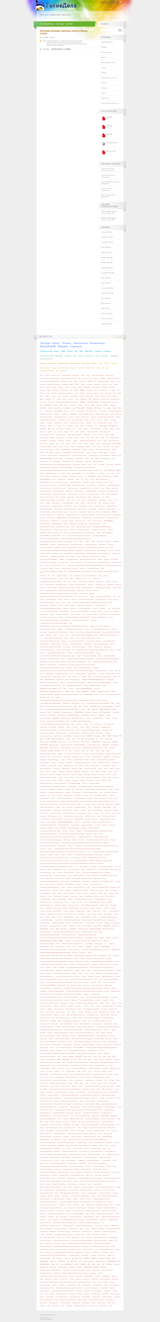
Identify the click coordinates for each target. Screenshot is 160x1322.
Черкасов (104, 825)
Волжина (54, 771)
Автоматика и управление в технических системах (54, 470)
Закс (106, 943)
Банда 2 (42, 917)
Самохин (50, 848)
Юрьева (114, 1003)
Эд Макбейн (49, 908)
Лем (73, 650)
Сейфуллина (73, 608)
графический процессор (58, 739)
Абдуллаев (43, 914)
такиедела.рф (46, 351)
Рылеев (98, 1089)
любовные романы (81, 673)
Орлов (98, 443)
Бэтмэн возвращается (112, 494)
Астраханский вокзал (79, 887)
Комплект (86, 982)
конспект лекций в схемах (101, 837)
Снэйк (88, 520)
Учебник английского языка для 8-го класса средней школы (56, 955)
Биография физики (105, 727)
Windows (113, 691)
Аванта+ (89, 718)
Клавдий (87, 804)
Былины (104, 1041)
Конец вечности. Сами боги (98, 529)
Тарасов (48, 780)
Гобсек (90, 1071)
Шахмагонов (85, 771)
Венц (52, 697)
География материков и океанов (77, 1050)
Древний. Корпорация (63, 544)
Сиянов (104, 523)
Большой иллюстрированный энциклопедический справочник (56, 866)
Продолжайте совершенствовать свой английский (53, 949)
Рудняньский (108, 985)
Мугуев (90, 807)
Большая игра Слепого (86, 488)
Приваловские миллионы (106, 1062)
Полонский (58, 614)
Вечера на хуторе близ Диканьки (62, 1104)
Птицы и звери (57, 736)
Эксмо (76, 393)
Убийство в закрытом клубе (98, 556)
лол (59, 473)
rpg (41, 405)
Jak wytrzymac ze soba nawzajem (101, 526)
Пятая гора (115, 581)
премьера (98, 405)
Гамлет (110, 1071)
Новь (109, 608)
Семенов (94, 762)
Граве (59, 1118)
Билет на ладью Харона (46, 547)
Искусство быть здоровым (47, 733)
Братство (74, 1012)
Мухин (80, 1086)
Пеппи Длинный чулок (46, 1104)
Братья (63, 602)
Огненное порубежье (57, 819)
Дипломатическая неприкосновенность (93, 872)
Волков (115, 1023)
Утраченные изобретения (99, 535)
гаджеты (107, 351)
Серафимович (106, 756)
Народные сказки (56, 1044)
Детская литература (85, 1023)
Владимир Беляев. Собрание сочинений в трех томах (54, 593)
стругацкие (89, 390)
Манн (53, 575)
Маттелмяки (43, 1038)
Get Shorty (114, 512)
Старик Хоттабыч (60, 1012)
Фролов (108, 1003)
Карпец (87, 629)
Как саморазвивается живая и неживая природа (72, 834)
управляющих (79, 461)
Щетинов (51, 1050)
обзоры (96, 470)
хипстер (87, 405)
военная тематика (57, 756)
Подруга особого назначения (48, 420)
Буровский (43, 431)
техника (66, 343)
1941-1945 (91, 860)
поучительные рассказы (61, 1092)
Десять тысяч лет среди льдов (67, 804)
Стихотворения (50, 449)
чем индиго (112, 747)
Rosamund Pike (81, 408)
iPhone (93, 405)
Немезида (99, 420)
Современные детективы (115, 411)
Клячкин (116, 1074)
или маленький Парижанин (64, 798)
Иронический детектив (74, 518)
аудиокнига (57, 1062)
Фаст (67, 556)
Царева (58, 650)
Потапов (98, 653)
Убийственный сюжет (96, 884)
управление (81, 368)
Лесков (116, 423)
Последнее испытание (113, 491)
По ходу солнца (82, 581)
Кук (94, 423)
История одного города (99, 1074)
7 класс (61, 446)
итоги (86, 479)
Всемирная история (98, 718)
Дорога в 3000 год (45, 535)
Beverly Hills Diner (45, 479)
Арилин (55, 635)
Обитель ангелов (85, 742)
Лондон (78, 587)
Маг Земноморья (102, 550)
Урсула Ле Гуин (59, 878)
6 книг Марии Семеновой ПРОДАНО (110, 183)
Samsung (50, 750)
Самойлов (53, 762)
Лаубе (71, 575)
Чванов (89, 914)
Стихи (51, 1077)
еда (95, 381)
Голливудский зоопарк (101, 670)
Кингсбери (93, 866)
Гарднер (42, 393)
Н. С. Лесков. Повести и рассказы (49, 611)
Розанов (70, 1041)
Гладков (60, 777)
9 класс (74, 946)
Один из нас (53, 605)
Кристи (110, 899)
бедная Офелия (83, 506)
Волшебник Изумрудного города (93, 1029)
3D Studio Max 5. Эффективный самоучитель (51, 691)
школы (92, 973)
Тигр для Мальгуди (51, 599)
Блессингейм (74, 896)
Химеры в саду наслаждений (106, 417)
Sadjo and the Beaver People (65, 822)
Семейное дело (100, 581)
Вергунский (66, 774)
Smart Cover (112, 470)
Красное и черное (101, 789)
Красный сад (64, 929)
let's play (102, 378)
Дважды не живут (69, 917)
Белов (53, 795)
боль (63, 1062)
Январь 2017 (105, 232)
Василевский (94, 881)
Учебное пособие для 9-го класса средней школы (53, 961)
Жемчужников (44, 614)
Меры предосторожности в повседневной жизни (66, 931)
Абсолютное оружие (57, 512)
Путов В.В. (101, 464)
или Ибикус (72, 926)
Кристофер (106, 503)
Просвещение (80, 446)
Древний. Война (44, 544)
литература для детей (60, 783)
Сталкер (58, 1035)
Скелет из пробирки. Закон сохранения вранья (108, 515)
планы (80, 1059)
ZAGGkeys (82, 390)
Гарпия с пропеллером (102, 414)
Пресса (96, 937)
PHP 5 (75, 706)
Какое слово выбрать (74, 949)
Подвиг (97, 780)
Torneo (102, 750)
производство (90, 368)
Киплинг (70, 1083)
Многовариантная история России (109, 635)
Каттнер (83, 709)
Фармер (83, 869)
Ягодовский (63, 828)
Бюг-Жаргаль (102, 608)
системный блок (66, 452)
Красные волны (110, 1098)
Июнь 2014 (105, 303)
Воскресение (89, 605)
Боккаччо (82, 568)
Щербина (106, 923)
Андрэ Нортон (49, 878)
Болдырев (112, 839)
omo (80, 378)
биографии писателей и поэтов (91, 1113)
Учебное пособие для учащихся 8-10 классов (101, 967)
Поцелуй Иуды (57, 896)
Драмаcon (88, 712)
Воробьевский (66, 647)
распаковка (64, 381)
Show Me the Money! (73, 715)
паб (104, 408)
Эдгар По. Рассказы (52, 587)
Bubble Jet (94, 709)
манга (107, 434)
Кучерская (73, 985)
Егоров (42, 387)
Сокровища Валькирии (46, 509)
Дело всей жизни (75, 881)
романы (58, 807)
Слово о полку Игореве (63, 1065)
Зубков (42, 635)
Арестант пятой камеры (97, 753)
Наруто (52, 929)
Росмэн (52, 1047)
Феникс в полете (92, 673)
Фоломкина (116, 955)
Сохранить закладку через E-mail (50, 49)
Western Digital (103, 426)
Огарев (72, 614)
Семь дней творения (51, 590)
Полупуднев (103, 798)
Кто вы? (119, 650)
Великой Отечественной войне (104, 860)
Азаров (60, 765)
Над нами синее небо (78, 756)
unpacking (65, 384)
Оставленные (112, 405)
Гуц (41, 638)
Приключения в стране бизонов (48, 804)
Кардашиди (78, 845)
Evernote (114, 408)
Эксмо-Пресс (114, 1015)
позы (118, 1124)
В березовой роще (90, 1101)
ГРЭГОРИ (57, 1026)
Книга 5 (112, 768)
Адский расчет (69, 491)
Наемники (106, 559)
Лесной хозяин (83, 593)
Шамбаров (60, 629)
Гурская (65, 688)
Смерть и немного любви (47, 434)
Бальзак (84, 1071)
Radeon (42, 739)
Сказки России (96, 1041)
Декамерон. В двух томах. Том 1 (70, 568)
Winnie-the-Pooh (44, 946)
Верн (114, 596)
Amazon (76, 390)
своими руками (61, 479)
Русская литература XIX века (47, 985)
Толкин (42, 878)
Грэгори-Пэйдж (108, 1023)
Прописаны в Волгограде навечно (106, 759)
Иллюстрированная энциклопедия (87, 934)
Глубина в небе (57, 869)
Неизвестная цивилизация (88, 638)
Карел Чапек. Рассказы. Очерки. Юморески (85, 575)
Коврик (119, 1118)
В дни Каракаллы (52, 816)
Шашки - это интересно (71, 1000)
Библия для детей (99, 1038)
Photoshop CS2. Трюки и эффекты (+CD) (50, 688)
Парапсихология (115, 399)
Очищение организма (65, 455)
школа (42, 399)
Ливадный (111, 544)
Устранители (52, 789)
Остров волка (64, 520)
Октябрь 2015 (105, 268)
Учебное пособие (46, 356)
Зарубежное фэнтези (90, 550)
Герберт (72, 556)
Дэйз (41, 411)
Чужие (78, 500)
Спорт (82, 437)
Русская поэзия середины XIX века (80, 611)
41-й (76, 765)
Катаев (76, 1023)
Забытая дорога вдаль (72, 1077)
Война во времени (92, 553)
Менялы (106, 575)
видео (42, 396)
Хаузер (57, 697)
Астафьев (61, 559)
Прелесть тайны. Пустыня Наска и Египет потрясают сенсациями (57, 656)
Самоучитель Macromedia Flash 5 (83, 688)
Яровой (113, 644)
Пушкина (60, 753)
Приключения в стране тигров (106, 801)
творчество (63, 371)
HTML (112, 703)
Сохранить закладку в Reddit (64, 49)
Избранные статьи (115, 1068)
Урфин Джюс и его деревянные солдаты (51, 1029)
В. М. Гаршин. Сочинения (47, 602)
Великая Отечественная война (88, 440)
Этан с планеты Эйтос (46, 875)
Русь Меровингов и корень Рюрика (74, 629)
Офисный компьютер (78, 452)
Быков (117, 446)
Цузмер (42, 967)
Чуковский (68, 923)
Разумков (107, 1077)
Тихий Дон (118, 584)
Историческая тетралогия (109, 816)
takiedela (63, 346)
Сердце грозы (73, 512)
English (61, 940)
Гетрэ (66, 578)
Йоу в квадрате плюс (105, 712)
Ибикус (65, 926)
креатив (96, 378)
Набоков (100, 559)
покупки (104, 356)
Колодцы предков (58, 902)
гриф (83, 750)
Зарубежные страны (79, 736)
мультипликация (50, 1059)
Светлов (117, 1089)
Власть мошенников (45, 676)
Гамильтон (67, 789)
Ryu (72, 1059)
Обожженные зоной (101, 482)
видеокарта (97, 736)
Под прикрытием (85, 917)
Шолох (119, 1003)
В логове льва (58, 423)
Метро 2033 (100, 541)
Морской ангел (110, 673)
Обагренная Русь (79, 819)
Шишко (115, 1038)
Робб (72, 1115)
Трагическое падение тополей (113, 753)
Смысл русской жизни (107, 1121)
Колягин (80, 973)
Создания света (116, 553)
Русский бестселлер (87, 518)
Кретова (61, 617)
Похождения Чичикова (72, 559)
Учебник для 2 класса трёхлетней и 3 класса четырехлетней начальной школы (61, 994)
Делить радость (53, 617)
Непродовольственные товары (48, 845)
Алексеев (72, 411)
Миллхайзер (60, 884)
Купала (93, 1089)
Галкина (86, 973)
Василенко (74, 768)
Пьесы (117, 1062)
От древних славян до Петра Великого (81, 721)
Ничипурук (91, 584)
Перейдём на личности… (110, 78)
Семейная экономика (45, 1006)
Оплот (69, 581)
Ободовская (85, 753)
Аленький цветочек (53, 41)
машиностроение (45, 368)
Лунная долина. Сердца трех (66, 587)
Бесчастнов (102, 774)
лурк (63, 473)
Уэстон (91, 506)
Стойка (87, 437)
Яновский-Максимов (45, 1115)
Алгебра (88, 970)
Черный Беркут (44, 605)
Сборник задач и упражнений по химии (76, 967)
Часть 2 (94, 446)
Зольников (85, 706)
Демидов (77, 970)
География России (92, 1050)
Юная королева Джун (66, 745)
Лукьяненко (108, 393)
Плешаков (86, 994)
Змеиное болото (116, 813)
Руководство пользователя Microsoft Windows (99, 682)
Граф (99, 503)
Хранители (117, 550)
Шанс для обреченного (102, 479)
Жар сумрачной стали (104, 553)
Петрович (42, 653)
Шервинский (86, 1089)
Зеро (97, 739)
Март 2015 (104, 283)
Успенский (69, 1062)
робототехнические (54, 378)
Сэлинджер (117, 1059)
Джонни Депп (95, 1115)
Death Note (115, 742)
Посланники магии (80, 553)
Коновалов (43, 426)
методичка (73, 368)
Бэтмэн (103, 494)
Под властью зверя (54, 661)
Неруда (104, 878)
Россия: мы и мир (45, 512)
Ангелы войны (108, 739)
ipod (74, 739)
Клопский (50, 828)
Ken (75, 1059)
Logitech (118, 470)
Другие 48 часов (56, 503)
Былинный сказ (117, 1044)
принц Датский (44, 1074)
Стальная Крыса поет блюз (77, 423)
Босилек (47, 1044)
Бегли (69, 676)
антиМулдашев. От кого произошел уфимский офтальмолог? (92, 650)
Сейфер (87, 541)
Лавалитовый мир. (103, 869)
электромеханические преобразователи (84, 467)
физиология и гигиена (105, 964)
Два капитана (109, 804)
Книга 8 (48, 771)
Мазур (84, 857)
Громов (115, 774)
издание (115, 396)
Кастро (118, 703)
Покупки (104, 83)
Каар (109, 955)
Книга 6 (118, 768)
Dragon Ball (54, 742)
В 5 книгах (117, 976)
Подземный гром (68, 795)
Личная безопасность (45, 931)
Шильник (70, 653)
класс (57, 443)
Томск (48, 756)
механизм (43, 363)
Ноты (41, 1077)
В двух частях (78, 982)
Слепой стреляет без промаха (48, 485)
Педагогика (106, 446)
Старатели (59, 872)
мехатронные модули (97, 375)
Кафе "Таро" (43, 715)
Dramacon (95, 712)
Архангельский (61, 985)
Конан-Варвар (102, 500)
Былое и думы (116, 608)
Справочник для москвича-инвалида (50, 842)
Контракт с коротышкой (103, 512)
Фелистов (63, 682)
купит (59, 42)
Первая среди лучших (113, 518)
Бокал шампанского (45, 899)
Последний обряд (102, 423)
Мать (74, 428)
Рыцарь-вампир (77, 747)
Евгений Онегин (44, 1086)
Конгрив (99, 1083)
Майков (96, 614)
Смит (114, 393)
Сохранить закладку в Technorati (70, 49)
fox (76, 351)
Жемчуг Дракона (44, 742)
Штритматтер (80, 590)
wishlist (105, 405)
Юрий (48, 390)
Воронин (66, 411)
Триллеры (60, 45)
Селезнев (110, 798)
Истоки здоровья (104, 455)
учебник (68, 356)
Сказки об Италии (64, 611)
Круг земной (43, 1089)
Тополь (110, 423)
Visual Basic (118, 706)
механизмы (52, 363)
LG (80, 676)
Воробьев (69, 759)
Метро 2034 (116, 541)
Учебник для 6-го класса (83, 964)
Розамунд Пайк (103, 390)
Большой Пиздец (76, 473)
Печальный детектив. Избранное (48, 559)
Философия (81, 1121)
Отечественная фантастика (66, 393)
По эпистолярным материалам (72, 753)
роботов (66, 405)
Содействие (106, 1029)
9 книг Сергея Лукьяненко (106, 189)
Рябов (119, 887)
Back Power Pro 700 (50, 679)
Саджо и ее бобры (51, 822)
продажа (59, 44)
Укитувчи (99, 1044)
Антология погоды (76, 857)
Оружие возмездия (75, 42)
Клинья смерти (104, 905)
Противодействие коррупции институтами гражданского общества (58, 837)
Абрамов (92, 596)
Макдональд (96, 497)
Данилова (94, 434)
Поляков (80, 774)
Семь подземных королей (69, 1026)
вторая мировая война (74, 783)
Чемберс (96, 694)
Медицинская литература (53, 384)
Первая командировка (104, 762)
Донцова (96, 393)
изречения (50, 1092)
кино (81, 356)
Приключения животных (61, 1032)
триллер (54, 45)
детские (98, 1006)
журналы (108, 937)
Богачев (93, 759)
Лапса (109, 777)
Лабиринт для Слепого (79, 485)
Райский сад (88, 1012)
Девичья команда (44, 762)
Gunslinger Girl (107, 926)
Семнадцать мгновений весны (82, 762)
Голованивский (113, 1083)
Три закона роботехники (83, 529)
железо (68, 473)
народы (88, 727)
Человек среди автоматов (108, 1118)
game (60, 405)
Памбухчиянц (67, 839)
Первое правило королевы (75, 434)
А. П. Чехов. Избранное (100, 605)
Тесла (63, 535)
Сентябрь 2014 (106, 293)
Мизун (63, 658)
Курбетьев (72, 831)
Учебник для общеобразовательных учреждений (59, 982)
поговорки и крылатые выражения (90, 1095)
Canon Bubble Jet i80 (104, 709)
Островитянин (52, 765)
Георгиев (76, 976)
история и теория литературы (48, 1107)
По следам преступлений (106, 881)
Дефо (100, 792)
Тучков (53, 917)
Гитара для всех (89, 1080)
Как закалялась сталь (101, 599)
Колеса (74, 581)
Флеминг (92, 908)
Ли (71, 860)
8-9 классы (102, 1050)
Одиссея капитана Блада (101, 795)
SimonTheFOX (48, 346)
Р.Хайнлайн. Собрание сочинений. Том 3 (51, 532)
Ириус (118, 1012)
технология (88, 356)
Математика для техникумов (47, 1056)
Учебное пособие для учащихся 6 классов (51, 1000)
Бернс (87, 1083)
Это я (105, 1080)
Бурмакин (42, 756)
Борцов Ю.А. (118, 464)
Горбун (53, 798)
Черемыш (56, 1101)
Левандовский (44, 1050)
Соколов (82, 997)
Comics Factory (56, 712)
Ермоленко (89, 777)
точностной (86, 363)
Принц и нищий (104, 1015)
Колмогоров (112, 825)
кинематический (63, 363)
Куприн (42, 599)
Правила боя (79, 550)
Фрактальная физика (93, 828)
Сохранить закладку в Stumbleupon (66, 49)
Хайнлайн (110, 529)
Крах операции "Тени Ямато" (81, 759)
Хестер (83, 703)
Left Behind (43, 408)
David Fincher (98, 408)
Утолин (67, 635)
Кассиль (118, 1098)
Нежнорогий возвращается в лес (69, 1101)
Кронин (72, 584)
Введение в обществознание (56, 991)
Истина (61, 890)
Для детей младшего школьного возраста (108, 1026)
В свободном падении (60, 875)
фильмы (90, 1059)
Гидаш (42, 590)
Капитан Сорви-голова (53, 801)
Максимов (70, 426)
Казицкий (58, 774)
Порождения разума (107, 532)
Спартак (117, 789)
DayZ (120, 408)
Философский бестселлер (92, 1121)
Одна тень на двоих (77, 420)
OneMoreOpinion (107, 42)
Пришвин (91, 593)
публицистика (74, 396)
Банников (93, 611)
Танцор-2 (59, 917)
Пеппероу (78, 884)
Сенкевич (96, 813)
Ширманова (81, 946)
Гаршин (58, 602)
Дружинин (68, 792)
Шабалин (88, 834)
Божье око (43, 869)
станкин (53, 375)
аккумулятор (60, 679)
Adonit (109, 408)
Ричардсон (76, 44)
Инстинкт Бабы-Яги (61, 434)
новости (83, 384)
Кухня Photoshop (88, 694)
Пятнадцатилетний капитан (104, 596)
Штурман (106, 940)
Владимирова (65, 1035)
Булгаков (104, 384)
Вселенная (108, 958)
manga (112, 434)
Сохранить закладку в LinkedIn (61, 49)
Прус (91, 795)
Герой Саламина (44, 813)
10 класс (73, 446)
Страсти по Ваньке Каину (61, 482)
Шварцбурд (59, 970)
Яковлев (65, 1056)
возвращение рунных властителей (109, 402)
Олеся (119, 596)
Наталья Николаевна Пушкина (48, 753)
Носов (89, 1021)
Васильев (92, 420)
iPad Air (77, 384)
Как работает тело (107, 730)
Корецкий (71, 911)
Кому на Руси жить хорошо (79, 1068)
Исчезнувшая (82, 381)
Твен (112, 446)
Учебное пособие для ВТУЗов (48, 979)
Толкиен (42, 553)
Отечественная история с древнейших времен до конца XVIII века (58, 1053)
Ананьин (54, 777)
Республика (119, 1006)
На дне (91, 1065)
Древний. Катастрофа (76, 544)
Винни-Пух (112, 943)
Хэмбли (78, 556)
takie (63, 351)
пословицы (94, 1098)
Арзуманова (68, 890)
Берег (109, 599)
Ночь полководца (105, 765)
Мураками (79, 562)
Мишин (102, 1003)
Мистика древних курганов (101, 644)
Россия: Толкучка (44, 520)
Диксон (76, 958)
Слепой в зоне (101, 485)
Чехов (59, 396)
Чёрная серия (73, 470)
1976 (103, 1089)
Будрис (82, 1101)
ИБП (115, 676)
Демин (70, 623)
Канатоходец (57, 908)
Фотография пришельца (107, 1018)
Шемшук (63, 641)
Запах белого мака (45, 506)
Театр (91, 724)
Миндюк (42, 973)
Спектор (42, 780)
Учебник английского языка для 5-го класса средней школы (56, 958)
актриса (118, 473)
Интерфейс (53, 1021)
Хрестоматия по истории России (64, 976)
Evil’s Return (43, 440)
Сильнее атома (95, 765)
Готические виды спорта (93, 745)
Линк (90, 1056)
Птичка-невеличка (67, 1044)
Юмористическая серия (105, 822)
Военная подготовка (69, 1127)
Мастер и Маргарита (96, 428)
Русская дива (114, 559)
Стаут (48, 393)
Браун (47, 884)
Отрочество (61, 1068)
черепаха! (50, 1032)
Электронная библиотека (110, 103)
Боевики (69, 41)
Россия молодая (62, 1041)
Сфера (48, 45)
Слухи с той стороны (73, 742)
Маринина (82, 393)
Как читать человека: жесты (107, 1124)
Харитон (63, 854)
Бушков (82, 396)
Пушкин (48, 387)
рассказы (70, 399)
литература (99, 923)
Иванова (114, 988)
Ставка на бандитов (114, 911)
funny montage (58, 411)
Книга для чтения (60, 946)
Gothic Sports (105, 745)
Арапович (51, 1038)
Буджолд (78, 872)
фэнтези (68, 443)
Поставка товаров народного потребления (97, 839)
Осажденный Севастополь (110, 792)
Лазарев (88, 452)
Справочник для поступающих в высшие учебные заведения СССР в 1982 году (61, 937)
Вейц (82, 970)
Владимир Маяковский (59, 1113)
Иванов (120, 393)
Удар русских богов (56, 644)
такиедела (76, 346)
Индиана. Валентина (81, 578)
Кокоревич (115, 777)
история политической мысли (72, 920)
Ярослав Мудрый (66, 810)
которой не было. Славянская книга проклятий (88, 632)
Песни (46, 1077)
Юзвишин (70, 854)
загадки (118, 428)
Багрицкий (56, 1071)
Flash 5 (78, 691)
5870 (120, 736)
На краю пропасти (69, 872)
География (114, 718)
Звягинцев (57, 547)
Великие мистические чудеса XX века (84, 653)
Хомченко (101, 1098)
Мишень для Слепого (45, 488)
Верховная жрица (58, 491)
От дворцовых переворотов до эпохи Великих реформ (54, 724)
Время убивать (81, 914)
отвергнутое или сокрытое (47, 650)
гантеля (71, 750)
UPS (119, 676)
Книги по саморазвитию (84, 387)
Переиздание (54, 1023)
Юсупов (101, 834)
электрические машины (65, 467)
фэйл (95, 390)
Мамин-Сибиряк (94, 1062)
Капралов (81, 1077)
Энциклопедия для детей (78, 718)
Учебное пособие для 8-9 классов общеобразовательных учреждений (84, 991)
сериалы (101, 1059)
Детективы (103, 396)
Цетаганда (107, 872)
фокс (75, 356)
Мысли (103, 57)
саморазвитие (96, 387)
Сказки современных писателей (82, 1041)
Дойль (85, 902)
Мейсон (94, 804)
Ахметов (90, 647)
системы (114, 363)
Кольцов (100, 611)
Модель (108, 715)
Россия (110, 384)
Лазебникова (43, 991)
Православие (96, 399)
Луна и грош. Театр (55, 565)
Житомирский (64, 1003)
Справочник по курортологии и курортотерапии (106, 851)
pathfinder (82, 402)
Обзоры (103, 73)
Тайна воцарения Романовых (48, 629)
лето (82, 479)
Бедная (75, 506)
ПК (81, 694)
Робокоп (48, 503)
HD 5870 (48, 739)
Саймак (98, 532)
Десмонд (65, 908)
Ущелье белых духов (45, 446)
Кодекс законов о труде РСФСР (48, 834)
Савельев (60, 979)
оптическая (66, 1121)
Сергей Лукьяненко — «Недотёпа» (109, 176)
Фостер (69, 500)
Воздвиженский (115, 923)
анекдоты (42, 1092)
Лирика (88, 1077)
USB (90, 399)
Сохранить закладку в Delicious (52, 49)
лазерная (58, 1121)
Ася (107, 1065)
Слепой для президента (113, 485)
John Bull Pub (92, 476)
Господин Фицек (116, 587)
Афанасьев (75, 780)
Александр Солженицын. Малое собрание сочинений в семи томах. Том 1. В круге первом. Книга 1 (94, 565)
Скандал (113, 908)
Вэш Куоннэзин (86, 822)
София (42, 1044)
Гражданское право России (85, 837)
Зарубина (96, 946)
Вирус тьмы (91, 512)
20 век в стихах (65, 1086)
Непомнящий (43, 661)
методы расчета (46, 359)
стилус (53, 479)
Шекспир (104, 1071)
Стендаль (110, 789)
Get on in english (105, 946)
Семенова (83, 44)
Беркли (77, 503)
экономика (69, 437)
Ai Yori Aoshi (43, 750)
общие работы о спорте (46, 1110)
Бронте (42, 673)
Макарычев (119, 970)
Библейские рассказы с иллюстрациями (82, 1038)
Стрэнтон (110, 500)
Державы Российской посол (56, 792)
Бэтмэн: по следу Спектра (47, 497)
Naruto (57, 929)
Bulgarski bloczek (61, 518)
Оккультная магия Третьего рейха (111, 632)
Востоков (103, 771)
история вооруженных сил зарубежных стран (52, 786)
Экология (107, 733)
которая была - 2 (98, 647)
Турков (99, 982)
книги (81, 41)
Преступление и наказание (86, 786)
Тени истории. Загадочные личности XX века (107, 658)
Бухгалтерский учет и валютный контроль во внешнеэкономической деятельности (62, 851)
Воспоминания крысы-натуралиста (84, 1032)
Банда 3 (48, 917)
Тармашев (53, 544)
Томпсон (52, 884)
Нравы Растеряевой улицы (81, 1062)
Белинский (105, 1068)
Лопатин (118, 1080)
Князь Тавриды (107, 807)
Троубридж (101, 673)
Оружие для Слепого (72, 488)
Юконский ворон (84, 866)
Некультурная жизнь (108, 62)
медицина (113, 455)
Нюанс (42, 1012)
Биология (107, 718)
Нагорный (113, 887)
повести (64, 399)
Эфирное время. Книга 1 (60, 417)
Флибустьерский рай (92, 431)
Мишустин (71, 845)
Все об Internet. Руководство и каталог (50, 685)
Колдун (88, 875)
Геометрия (43, 828)
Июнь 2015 (105, 278)
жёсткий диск (89, 426)
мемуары (67, 878)
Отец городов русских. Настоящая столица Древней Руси (55, 620)
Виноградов (110, 584)
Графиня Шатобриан (62, 575)
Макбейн (109, 902)
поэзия (77, 399)
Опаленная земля (73, 494)
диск (107, 437)
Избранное (89, 423)
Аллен (76, 431)
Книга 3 (100, 768)
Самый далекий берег (63, 825)
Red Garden (73, 929)
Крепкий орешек (92, 500)
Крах (115, 798)
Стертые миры (57, 676)
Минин (95, 834)
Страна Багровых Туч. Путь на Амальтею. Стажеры (99, 547)
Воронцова (57, 414)
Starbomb (71, 1056)
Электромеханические (68, 461)
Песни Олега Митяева (45, 1080)
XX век (73, 724)
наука (109, 396)
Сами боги (72, 529)
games (58, 1059)
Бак (68, 985)
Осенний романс (59, 1077)
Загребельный (57, 810)
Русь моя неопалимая (98, 1077)
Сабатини (111, 795)
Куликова (42, 518)
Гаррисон (42, 423)
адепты (72, 638)
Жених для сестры (80, 520)
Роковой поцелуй (54, 747)
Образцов (112, 650)
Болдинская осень (63, 1107)
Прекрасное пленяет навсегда (58, 1083)
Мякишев (71, 961)
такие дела (112, 387)
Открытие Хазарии (85, 617)
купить (67, 387)
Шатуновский (112, 920)
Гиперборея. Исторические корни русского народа (53, 623)
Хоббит (48, 553)
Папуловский (97, 777)
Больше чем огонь (92, 869)
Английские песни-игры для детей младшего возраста (87, 940)
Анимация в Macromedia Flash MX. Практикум (93, 679)
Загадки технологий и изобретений (57, 632)
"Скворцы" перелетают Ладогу (107, 819)
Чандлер (103, 902)
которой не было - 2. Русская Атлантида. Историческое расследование (76, 664)
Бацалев (100, 656)
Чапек (100, 575)
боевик (62, 41)
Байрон (82, 1083)
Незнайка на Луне (45, 1023)
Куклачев (73, 1035)
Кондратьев (107, 1053)
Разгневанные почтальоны (60, 494)
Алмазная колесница (87, 587)
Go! (120, 29)
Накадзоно (43, 896)
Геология (42, 721)
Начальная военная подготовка (97, 1127)
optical (97, 458)
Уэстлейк (79, 902)
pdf (103, 368)
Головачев (54, 393)
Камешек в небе (56, 535)
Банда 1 (116, 914)
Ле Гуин (110, 550)
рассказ (73, 408)
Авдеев (72, 777)
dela (81, 351)
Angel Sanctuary (96, 742)
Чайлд (89, 661)
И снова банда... (108, 914)
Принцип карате (80, 911)
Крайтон (49, 42)
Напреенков (98, 1000)
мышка (52, 1121)
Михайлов (68, 440)
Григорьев (66, 614)
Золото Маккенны (80, 497)
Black (51, 452)
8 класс (67, 446)
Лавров (63, 887)
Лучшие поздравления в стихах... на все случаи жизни (99, 1086)
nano (78, 739)
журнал (102, 937)
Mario (114, 1056)
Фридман (79, 831)
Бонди (52, 1086)
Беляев (76, 426)
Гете (49, 575)
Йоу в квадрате (44, 437)
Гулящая (51, 568)
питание (94, 452)
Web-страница (75, 703)
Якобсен (105, 700)
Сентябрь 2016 (106, 242)
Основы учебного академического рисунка (51, 860)
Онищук (57, 854)
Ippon (41, 679)
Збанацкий (43, 759)
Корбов (42, 777)
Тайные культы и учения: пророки (53, 638)
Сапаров (42, 822)
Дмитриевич (57, 461)
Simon (103, 211)
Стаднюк (62, 759)
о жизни (80, 405)
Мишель (72, 578)
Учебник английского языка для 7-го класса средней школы (90, 955)
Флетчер (70, 899)
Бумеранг (85, 884)
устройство (114, 356)
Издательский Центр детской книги (73, 1029)
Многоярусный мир (45, 872)
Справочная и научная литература (97, 857)
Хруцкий (55, 890)
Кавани (73, 902)
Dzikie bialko (73, 414)
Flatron (84, 676)
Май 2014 (104, 308)
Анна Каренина (75, 1065)
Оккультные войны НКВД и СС (80, 620)
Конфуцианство (111, 1127)
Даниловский (107, 810)
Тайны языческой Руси (54, 658)
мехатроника (43, 378)
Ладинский (43, 816)
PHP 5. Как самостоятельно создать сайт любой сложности (56, 706)
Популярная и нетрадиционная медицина (67, 402)
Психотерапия (99, 733)
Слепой (111, 482)
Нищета (61, 578)
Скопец (56, 828)
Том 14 (80, 1018)
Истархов (65, 644)
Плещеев (116, 611)
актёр (41, 476)
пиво (118, 390)
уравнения (55, 467)
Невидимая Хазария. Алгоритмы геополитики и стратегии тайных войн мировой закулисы (64, 626)
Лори (41, 565)
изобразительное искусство (68, 934)
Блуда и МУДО (50, 584)
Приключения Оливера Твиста (110, 1104)
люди (112, 473)
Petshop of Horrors (79, 712)
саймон (98, 351)
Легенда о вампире (65, 747)
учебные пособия (90, 923)
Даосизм (42, 1130)
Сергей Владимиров (110, 1107)
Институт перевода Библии (62, 1038)
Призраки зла (51, 44)
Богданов (99, 638)
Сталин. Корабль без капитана (76, 641)
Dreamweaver (66, 703)
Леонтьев (115, 682)
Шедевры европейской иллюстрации (50, 934)
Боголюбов (107, 988)
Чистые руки (56, 768)
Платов (87, 420)
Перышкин (72, 964)
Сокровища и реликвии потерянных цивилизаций (80, 658)
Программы (43, 694)
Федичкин (94, 774)
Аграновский (90, 780)
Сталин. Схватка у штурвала (93, 641)
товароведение (62, 845)
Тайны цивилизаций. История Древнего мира (105, 661)
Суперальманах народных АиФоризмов (50, 1098)
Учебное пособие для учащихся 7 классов (51, 997)
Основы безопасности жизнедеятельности (87, 1003)
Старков (82, 958)
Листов (115, 771)
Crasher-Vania (65, 1059)
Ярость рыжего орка (115, 869)
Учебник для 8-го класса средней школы (102, 961)
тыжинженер (70, 479)
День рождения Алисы (93, 1015)
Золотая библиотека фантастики (109, 875)
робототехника (109, 375)
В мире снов (115, 926)
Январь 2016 (105, 257)
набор (97, 750)
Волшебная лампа (104, 1012)
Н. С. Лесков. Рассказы (89, 562)
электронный (72, 476)
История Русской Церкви (71, 617)
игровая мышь (79, 458)
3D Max (67, 691)
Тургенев (53, 396)
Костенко (74, 952)
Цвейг (102, 568)
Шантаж (74, 443)
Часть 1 (99, 446)
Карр (105, 893)
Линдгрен (42, 1009)
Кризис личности (79, 491)
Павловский (112, 982)
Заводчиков (61, 762)
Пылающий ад (114, 745)
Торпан (104, 777)
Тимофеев (82, 780)
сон (97, 473)
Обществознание (57, 988)
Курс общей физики (107, 976)
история (105, 428)
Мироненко (59, 1050)
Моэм (64, 565)
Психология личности (74, 733)
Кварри (89, 497)
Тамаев (110, 771)
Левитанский (99, 1080)
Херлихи (83, 503)
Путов (95, 464)
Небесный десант (106, 443)
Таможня (94, 917)
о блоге (83, 375)
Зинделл (70, 875)
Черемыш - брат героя (46, 1101)
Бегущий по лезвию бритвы (47, 500)
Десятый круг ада (100, 584)
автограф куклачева (102, 1035)
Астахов (88, 851)
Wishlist (104, 47)
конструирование (105, 458)
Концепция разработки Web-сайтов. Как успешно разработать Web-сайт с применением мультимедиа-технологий (70, 700)
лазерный (77, 750)
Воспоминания (76, 878)
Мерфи (108, 488)
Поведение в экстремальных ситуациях (92, 931)
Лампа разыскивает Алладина (86, 414)
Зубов (82, 777)
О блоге (103, 67)
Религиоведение (44, 1124)
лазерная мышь (69, 458)
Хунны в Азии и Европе (76, 644)
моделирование (66, 375)
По (54, 426)
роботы (47, 375)
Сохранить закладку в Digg (54, 49)
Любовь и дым (50, 673)
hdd (49, 428)
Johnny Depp (114, 1115)
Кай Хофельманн (44, 644)
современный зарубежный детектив (50, 887)
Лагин (68, 1012)
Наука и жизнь (89, 937)
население (75, 727)
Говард (42, 503)
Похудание (112, 452)
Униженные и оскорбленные (86, 599)
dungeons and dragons (46, 458)
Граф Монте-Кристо (90, 816)
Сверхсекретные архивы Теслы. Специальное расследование (56, 541)
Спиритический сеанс (46, 902)
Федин (68, 602)
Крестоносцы (43, 443)
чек (86, 476)
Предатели (60, 789)
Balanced (109, 151)
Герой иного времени (80, 807)
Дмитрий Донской (81, 813)
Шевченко (83, 431)
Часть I (59, 1056)
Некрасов (86, 428)
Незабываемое (116, 756)
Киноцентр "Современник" (104, 476)
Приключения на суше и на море (70, 801)
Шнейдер (84, 449)
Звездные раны (58, 509)
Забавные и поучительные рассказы (96, 1092)
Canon (88, 709)
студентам (55, 368)
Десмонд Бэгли (84, 908)
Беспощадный (80, 411)
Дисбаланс (94, 715)
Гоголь (42, 449)
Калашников (43, 632)
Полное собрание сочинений (91, 1018)
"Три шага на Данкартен (90, 544)
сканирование (56, 476)
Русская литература (108, 724)
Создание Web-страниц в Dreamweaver (50, 703)
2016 (85, 1059)
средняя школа (99, 943)
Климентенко (82, 952)
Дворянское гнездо (83, 596)
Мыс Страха (71, 497)
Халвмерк (49, 423)
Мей (83, 614)
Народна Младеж (112, 1041)
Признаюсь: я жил (87, 878)
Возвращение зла (114, 437)
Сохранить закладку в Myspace (57, 49)
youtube (47, 396)
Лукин (42, 709)
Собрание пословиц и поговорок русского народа (76, 1098)
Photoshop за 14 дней (94, 685)
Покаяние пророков (100, 506)
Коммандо (63, 497)
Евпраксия (83, 810)
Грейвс (79, 804)
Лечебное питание (52, 455)
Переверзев (110, 679)
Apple (75, 381)
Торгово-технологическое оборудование (51, 839)
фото (101, 470)
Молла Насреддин (81, 1092)
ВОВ (109, 780)
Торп (116, 500)
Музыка (86, 724)
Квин (102, 896)
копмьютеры (97, 343)
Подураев (42, 390)
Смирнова (93, 982)
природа (68, 727)
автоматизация (64, 368)
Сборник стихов (70, 1071)
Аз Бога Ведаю (92, 509)
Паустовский (80, 789)
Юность (54, 1068)
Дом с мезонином (70, 605)
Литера (112, 1000)
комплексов (88, 461)
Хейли (101, 393)
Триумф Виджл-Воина (95, 523)
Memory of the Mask (95, 929)
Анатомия (94, 964)
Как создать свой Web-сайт (113, 694)
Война (80, 768)
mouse (87, 458)
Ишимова (103, 1032)
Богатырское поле (45, 819)
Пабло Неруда (97, 878)
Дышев (72, 520)
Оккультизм (51, 402)
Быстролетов (43, 774)
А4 (66, 750)
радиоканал (74, 1121)
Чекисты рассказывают (90, 768)
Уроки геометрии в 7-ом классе (61, 973)
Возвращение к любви (62, 673)
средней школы (88, 943)
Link (100, 1056)
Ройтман (74, 973)
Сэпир (102, 488)
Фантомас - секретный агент (54, 911)
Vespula (114, 449)
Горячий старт (55, 520)
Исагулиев (97, 688)
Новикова (100, 863)
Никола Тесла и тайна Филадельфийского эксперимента (76, 538)
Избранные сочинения (61, 905)
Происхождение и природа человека (91, 730)
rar (71, 390)
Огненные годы (79, 1080)
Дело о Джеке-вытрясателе (63, 1018)
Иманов (89, 911)
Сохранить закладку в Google (59, 49)
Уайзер (89, 952)
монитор (75, 676)
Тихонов (42, 1071)
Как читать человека (51, 1127)
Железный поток (97, 756)
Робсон (118, 673)
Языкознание (43, 727)
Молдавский (69, 1113)
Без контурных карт (66, 1047)
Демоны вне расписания (62, 526)
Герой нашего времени (56, 1074)
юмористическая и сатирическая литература (94, 920)
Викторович (55, 390)
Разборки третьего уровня (61, 529)
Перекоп (81, 765)
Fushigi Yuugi (55, 718)
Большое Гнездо (69, 819)
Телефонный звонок (57, 506)
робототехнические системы (69, 378)
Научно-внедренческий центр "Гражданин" (97, 997)
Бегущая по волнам (45, 1065)
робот (41, 375)
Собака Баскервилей (94, 902)
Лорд (61, 553)
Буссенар (42, 801)
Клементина (101, 804)
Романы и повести (72, 786)
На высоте (67, 599)
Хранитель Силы (82, 509)
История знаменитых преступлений (73, 816)
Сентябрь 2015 (106, 273)
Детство (68, 1068)
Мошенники (113, 905)
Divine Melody (44, 745)
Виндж (49, 869)
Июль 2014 (105, 298)
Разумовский (67, 44)
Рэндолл (112, 503)
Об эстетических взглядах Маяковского (92, 1107)
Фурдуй (79, 656)
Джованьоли (43, 792)
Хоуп (73, 789)
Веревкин (69, 667)
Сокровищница (52, 440)
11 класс (42, 982)
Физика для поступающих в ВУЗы (87, 1053)
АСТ (53, 399)
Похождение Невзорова (55, 926)
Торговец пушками (116, 562)
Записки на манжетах (114, 614)
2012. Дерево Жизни (81, 584)
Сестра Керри (80, 605)
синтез (106, 363)
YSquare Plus (116, 712)
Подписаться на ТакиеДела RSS (120, 2)
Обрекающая (95, 875)
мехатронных (44, 461)
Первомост (76, 810)
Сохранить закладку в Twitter (63, 49)
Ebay (105, 470)
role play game (48, 405)
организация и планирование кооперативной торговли (97, 831)
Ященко (72, 1032)
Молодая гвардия (97, 1023)
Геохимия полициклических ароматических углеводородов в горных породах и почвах (77, 848)
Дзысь (57, 1047)
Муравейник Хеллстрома (57, 556)
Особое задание (65, 881)
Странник (86, 1006)
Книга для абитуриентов (46, 976)
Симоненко (71, 1006)
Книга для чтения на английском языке (72, 943)
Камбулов (91, 581)
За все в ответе (44, 1083)
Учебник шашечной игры (86, 1000)
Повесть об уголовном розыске (100, 887)
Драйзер (50, 426)
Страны (82, 727)
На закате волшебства (46, 1015)
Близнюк (119, 1107)
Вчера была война (68, 765)
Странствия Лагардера (79, 798)
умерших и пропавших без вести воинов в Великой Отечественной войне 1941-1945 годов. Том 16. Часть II (68, 863)
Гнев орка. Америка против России (100, 629)
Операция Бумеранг (109, 1110)
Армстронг (66, 896)
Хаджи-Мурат (96, 578)
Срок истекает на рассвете (92, 896)
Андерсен (80, 1012)
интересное (116, 937)
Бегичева (71, 632)
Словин (88, 887)
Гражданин (114, 997)
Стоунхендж (113, 420)
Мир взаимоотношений (88, 733)
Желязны (65, 423)
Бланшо (66, 523)
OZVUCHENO (78, 1056)
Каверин (117, 804)
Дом (53, 428)
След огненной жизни (68, 813)
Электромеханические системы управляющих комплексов (55, 464)
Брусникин (70, 807)
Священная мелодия (83, 929)
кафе (113, 390)
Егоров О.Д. (73, 405)
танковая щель (82, 470)
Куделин (61, 635)
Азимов (106, 420)
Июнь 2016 (105, 247)
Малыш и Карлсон (71, 1009)
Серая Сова (77, 822)
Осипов (73, 526)
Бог (84, 473)
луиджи (42, 1059)
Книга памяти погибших (80, 860)
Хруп (97, 1032)
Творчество (105, 98)
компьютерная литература (72, 679)
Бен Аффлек (67, 408)
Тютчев (106, 611)
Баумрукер (99, 908)
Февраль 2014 (106, 319)
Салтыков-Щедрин (66, 449)
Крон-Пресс (77, 1044)
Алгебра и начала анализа (47, 970)
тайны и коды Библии (110, 656)
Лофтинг (112, 1012)
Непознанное (107, 647)
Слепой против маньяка (64, 485)
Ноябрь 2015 (105, 263)
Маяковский (83, 399)
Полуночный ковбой (67, 503)
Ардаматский (115, 762)
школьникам (99, 973)
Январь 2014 (105, 324)
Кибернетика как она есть (77, 1118)
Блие (64, 581)
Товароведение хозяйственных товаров (50, 831)
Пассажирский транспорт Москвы (83, 854)
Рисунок (67, 860)
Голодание (43, 455)
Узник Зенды (43, 789)
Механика (59, 356)
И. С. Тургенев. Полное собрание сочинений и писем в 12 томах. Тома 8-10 (92, 602)
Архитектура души (61, 733)
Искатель (56, 1015)
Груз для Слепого (91, 485)
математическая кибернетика (48, 1118)
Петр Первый (43, 926)
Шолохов (42, 587)
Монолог (110, 1032)
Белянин (94, 822)
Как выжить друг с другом (84, 526)
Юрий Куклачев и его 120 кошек (86, 1035)
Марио (109, 1056)
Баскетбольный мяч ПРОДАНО (108, 196)
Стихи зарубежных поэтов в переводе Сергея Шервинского (65, 1089)
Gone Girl (90, 381)
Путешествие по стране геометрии (49, 1003)
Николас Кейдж (90, 473)
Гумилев (94, 617)
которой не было (52, 664)
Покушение (69, 762)
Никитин (78, 614)
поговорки (43, 1095)
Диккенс (98, 1104)
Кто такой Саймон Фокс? (109, 2)
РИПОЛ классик (44, 1021)
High (107, 117)
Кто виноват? (74, 593)
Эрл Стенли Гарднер (74, 905)
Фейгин (93, 541)
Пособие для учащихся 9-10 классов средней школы (96, 949)
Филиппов (42, 795)
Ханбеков (65, 608)
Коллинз (111, 670)
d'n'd (119, 455)
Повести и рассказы (113, 440)
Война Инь (48, 635)
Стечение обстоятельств (64, 420)
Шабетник (84, 828)
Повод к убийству (110, 896)
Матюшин (43, 664)
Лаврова (69, 887)
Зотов (91, 771)
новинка (50, 408)
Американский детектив (46, 905)
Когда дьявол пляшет (73, 869)
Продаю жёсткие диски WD (109, 212)
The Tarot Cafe (52, 715)
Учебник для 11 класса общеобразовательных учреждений (101, 1047)
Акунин (59, 426)
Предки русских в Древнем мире (82, 667)
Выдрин (85, 1127)
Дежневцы (91, 449)
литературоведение (75, 1107)
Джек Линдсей (78, 795)
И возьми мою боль (70, 914)
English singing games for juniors (48, 940)
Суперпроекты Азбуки (87, 825)
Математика (61, 727)
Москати (67, 902)
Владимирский (76, 449)
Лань (100, 979)
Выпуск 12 (106, 908)
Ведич (66, 512)
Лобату (92, 1006)
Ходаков (54, 967)
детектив (75, 41)
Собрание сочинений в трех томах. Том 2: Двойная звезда (78, 532)
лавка (77, 479)
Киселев (48, 777)
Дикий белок (65, 414)
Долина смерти (111, 509)
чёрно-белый (76, 464)
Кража (94, 914)
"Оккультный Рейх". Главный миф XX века (82, 635)
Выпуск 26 (103, 780)
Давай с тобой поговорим (60, 1080)
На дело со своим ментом (82, 417)
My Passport (43, 428)
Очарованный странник (103, 562)
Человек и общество (45, 988)
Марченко (73, 774)
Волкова (104, 685)
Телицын (81, 541)
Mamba (42, 452)
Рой (118, 509)
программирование (51, 473)
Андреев (110, 617)
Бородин (90, 813)
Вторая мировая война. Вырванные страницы (52, 667)
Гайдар (79, 1071)
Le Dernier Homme (57, 523)
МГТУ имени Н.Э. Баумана (112, 973)
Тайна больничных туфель (59, 899)
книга (56, 351)
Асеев (62, 1071)
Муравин (49, 973)
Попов (77, 638)
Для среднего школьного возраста (76, 1015)
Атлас (65, 1050)
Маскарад (110, 1074)
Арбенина (118, 417)
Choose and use (116, 949)
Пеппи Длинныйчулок (102, 1101)
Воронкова (115, 810)
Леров (77, 777)
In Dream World (44, 929)
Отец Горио (97, 1071)
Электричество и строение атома (95, 958)
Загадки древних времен (89, 656)
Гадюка (79, 926)
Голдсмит (92, 1083)
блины (92, 750)
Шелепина (63, 1006)
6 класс (58, 943)
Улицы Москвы (98, 854)
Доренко (105, 911)
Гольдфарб (61, 967)
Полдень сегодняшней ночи (69, 547)
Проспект (97, 976)
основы (114, 458)
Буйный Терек (97, 807)
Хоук (57, 497)
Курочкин (89, 614)
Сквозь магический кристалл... (61, 1115)
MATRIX (109, 736)
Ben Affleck (90, 408)
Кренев (54, 780)
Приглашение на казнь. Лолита (88, 559)
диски (102, 437)
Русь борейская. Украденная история (50, 641)
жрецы (66, 638)
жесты (60, 1127)
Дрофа (79, 985)
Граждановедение (95, 994)
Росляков (60, 605)
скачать (98, 368)
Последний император (46, 491)
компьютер (58, 452)
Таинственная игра (45, 718)
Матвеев (107, 991)
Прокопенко (61, 771)
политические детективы (96, 890)
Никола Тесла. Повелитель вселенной (50, 538)
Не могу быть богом (75, 482)
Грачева (50, 431)
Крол (64, 685)
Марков (67, 431)
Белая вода (82, 494)
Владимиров (78, 1113)
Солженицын (43, 568)
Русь (55, 431)
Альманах (75, 440)
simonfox (89, 351)
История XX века (67, 736)
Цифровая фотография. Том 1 (74, 685)
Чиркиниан (106, 842)
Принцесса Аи (62, 742)
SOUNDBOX (89, 736)
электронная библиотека (47, 371)
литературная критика (95, 1068)
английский (68, 940)
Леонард (42, 515)
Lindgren (49, 1009)
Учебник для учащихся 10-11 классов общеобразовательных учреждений (83, 988)
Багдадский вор (75, 825)
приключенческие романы (47, 807)
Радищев (66, 1074)
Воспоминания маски (108, 929)
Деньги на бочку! (62, 715)
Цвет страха (102, 491)
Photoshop (92, 691)
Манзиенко (112, 1035)
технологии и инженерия (92, 1118)
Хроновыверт (103, 411)
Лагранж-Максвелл (45, 467)
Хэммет (50, 896)
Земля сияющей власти (70, 509)
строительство (48, 411)
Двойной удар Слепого (59, 488)
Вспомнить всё (61, 500)
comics (49, 712)
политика (84, 783)
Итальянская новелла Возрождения (104, 786)
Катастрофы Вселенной (109, 641)
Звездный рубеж (68, 553)
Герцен (82, 426)
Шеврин (72, 1003)
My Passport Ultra (113, 426)
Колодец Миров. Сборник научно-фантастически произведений (62, 709)
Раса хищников (66, 650)
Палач (48, 795)
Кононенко (69, 771)
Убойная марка (51, 518)
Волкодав (51, 443)
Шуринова (43, 854)
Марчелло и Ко (66, 768)
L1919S (89, 676)
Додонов (48, 967)
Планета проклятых (105, 431)
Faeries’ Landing (117, 443)
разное (108, 750)
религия (112, 428)
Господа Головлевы (89, 1104)
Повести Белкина (77, 1104)
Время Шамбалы (102, 617)
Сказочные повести (59, 1009)
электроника (80, 343)
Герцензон (105, 1000)
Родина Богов (101, 509)
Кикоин (117, 961)
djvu (107, 368)
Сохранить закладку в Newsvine (68, 49)
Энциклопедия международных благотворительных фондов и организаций (82, 842)
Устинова (89, 393)
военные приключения (46, 783)
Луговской (49, 1071)
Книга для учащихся (97, 985)
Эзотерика (73, 387)
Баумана (88, 446)
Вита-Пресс (79, 1006)
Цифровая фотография (103, 691)
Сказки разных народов (88, 1044)
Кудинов (113, 1029)
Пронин (100, 914)
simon (70, 351)
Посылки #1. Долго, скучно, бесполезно (108, 169)
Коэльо (42, 584)
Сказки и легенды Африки (47, 943)
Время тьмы (85, 556)
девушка (102, 473)
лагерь (92, 479)
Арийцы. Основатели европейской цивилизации (73, 661)
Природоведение (115, 991)
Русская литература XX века (111, 979)
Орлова (77, 917)
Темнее (105, 747)
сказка (95, 1012)
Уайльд (76, 1083)
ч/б (63, 750)
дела (57, 371)
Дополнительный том (45, 736)
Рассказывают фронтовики (103, 449)
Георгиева (83, 976)
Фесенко (109, 774)
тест (96, 426)
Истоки (47, 565)
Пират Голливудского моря (82, 1115)
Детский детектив (45, 1018)
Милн (52, 946)
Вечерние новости (97, 520)
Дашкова (71, 417)
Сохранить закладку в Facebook (56, 49)
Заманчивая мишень (91, 491)
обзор (90, 378)
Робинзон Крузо (76, 792)
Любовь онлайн (85, 715)
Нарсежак (111, 893)
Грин (53, 1065)
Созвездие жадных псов (72, 515)
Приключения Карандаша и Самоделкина (69, 1021)
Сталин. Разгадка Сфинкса (79, 647)
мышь (46, 1121)
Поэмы (57, 449)
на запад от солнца (63, 562)
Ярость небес (115, 488)
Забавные (71, 1092)
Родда (53, 1018)
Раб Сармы (55, 553)
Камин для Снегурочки (46, 417)
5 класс (69, 946)
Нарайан (60, 599)
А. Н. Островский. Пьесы (84, 608)
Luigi (104, 1056)
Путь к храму (75, 1124)
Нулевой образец (89, 739)
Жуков (96, 635)
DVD (92, 437)
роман (63, 807)
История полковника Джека (90, 792)
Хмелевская (97, 384)
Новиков (55, 446)
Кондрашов (77, 771)
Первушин (93, 620)
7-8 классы (56, 1006)
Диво (89, 810)
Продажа (52, 37)
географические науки (58, 923)
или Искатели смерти (92, 411)
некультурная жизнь (103, 381)
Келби (86, 685)
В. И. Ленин (84, 1065)
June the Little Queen (79, 745)
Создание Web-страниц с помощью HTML (97, 703)
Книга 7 (42, 771)
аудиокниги (109, 1059)
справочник (107, 854)
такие (97, 356)
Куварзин (60, 780)
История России (60, 437)
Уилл (102, 497)
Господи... (112, 1080)
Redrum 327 (102, 715)
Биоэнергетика (105, 399)
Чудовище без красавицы (87, 515)
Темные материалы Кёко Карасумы (92, 747)
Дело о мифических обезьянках (89, 905)
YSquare (52, 437)
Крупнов (113, 629)
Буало (117, 893)
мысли (70, 381)
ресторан (80, 476)
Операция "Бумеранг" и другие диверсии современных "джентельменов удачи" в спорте (78, 1110)
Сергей (90, 470)
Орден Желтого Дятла (108, 1006)
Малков (65, 911)
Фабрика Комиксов (54, 745)
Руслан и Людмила (45, 1068)
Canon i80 (113, 709)
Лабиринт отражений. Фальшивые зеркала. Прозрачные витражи (57, 550)
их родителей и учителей (71, 997)
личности (89, 384)
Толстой (85, 378)
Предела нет (43, 765)
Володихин (81, 547)
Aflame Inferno (44, 747)
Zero (101, 739)
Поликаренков (86, 881)
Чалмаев (105, 982)
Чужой (107, 497)
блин (87, 750)
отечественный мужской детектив (108, 917)
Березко (114, 765)
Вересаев (74, 599)
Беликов (79, 1127)
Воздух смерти (97, 911)
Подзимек (88, 756)
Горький (80, 428)
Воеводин (108, 581)
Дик (73, 500)
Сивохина (90, 976)
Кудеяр (54, 42)
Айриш (81, 896)
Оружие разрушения (45, 494)
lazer (91, 458)
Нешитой (65, 831)
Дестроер (96, 488)
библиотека (64, 476)
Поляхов (89, 464)
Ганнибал (59, 795)
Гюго (64, 426)
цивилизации (95, 727)
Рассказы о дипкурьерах (46, 920)
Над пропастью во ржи (46, 1062)
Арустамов (81, 839)
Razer (41, 1121)
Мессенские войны (56, 813)
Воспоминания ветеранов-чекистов (49, 881)
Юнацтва (84, 1021)
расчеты (94, 363)
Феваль (96, 798)
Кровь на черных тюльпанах (80, 890)
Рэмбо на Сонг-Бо (91, 503)
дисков (97, 437)
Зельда (95, 1056)
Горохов (71, 673)
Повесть (79, 1009)
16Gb (82, 739)
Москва (116, 384)
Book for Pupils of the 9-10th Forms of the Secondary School (55, 952)
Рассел (64, 676)
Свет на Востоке (112, 1009)
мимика (42, 1127)
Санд (89, 578)
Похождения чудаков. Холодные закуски (51, 581)
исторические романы (91, 819)
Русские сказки (107, 1044)
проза (104, 440)
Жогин (42, 884)
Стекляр (66, 777)
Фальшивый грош (69, 884)
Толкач (42, 908)
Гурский (71, 688)
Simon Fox (104, 387)
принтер (101, 434)
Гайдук (92, 482)
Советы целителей (93, 455)
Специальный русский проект (48, 825)
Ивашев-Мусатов (68, 970)
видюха (68, 739)
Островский (68, 428)
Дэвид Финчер (58, 408)
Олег (51, 461)
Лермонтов (66, 396)
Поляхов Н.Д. (109, 464)
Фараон (86, 795)
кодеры (42, 473)
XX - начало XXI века (78, 1047)
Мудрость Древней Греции (108, 1095)
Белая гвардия (103, 614)
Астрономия (98, 724)
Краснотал (89, 590)
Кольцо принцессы (112, 506)
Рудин (111, 1065)
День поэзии (109, 1089)
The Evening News (108, 520)
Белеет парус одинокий (66, 1023)
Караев (72, 562)
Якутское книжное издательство (86, 1026)
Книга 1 (99, 440)
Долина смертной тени (46, 482)
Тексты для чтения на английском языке (81, 979)
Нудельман (43, 658)
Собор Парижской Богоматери (103, 587)
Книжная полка (106, 52)
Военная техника (65, 718)
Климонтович (79, 961)
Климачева (50, 854)
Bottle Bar (115, 476)
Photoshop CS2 (85, 691)
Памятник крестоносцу (61, 584)
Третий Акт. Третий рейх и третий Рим (50, 647)
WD (75, 596)
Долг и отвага (58, 920)
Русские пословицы (113, 1092)
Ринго (64, 869)
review (71, 384)
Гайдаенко (67, 780)
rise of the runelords (92, 402)
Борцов (83, 464)
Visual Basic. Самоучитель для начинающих (101, 706)
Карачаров (51, 774)
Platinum (115, 736)
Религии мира (89, 396)
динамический (75, 363)
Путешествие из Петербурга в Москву (81, 1074)
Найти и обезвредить (45, 768)
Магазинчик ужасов (67, 712)
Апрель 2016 (105, 252)
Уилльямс (107, 813)
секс (108, 473)
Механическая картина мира (66, 730)
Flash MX (57, 694)
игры (88, 375)
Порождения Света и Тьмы (47, 526)
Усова (95, 979)
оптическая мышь (58, 458)
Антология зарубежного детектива (83, 899)
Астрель (67, 979)
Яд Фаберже (87, 434)
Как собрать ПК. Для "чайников (69, 694)
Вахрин (74, 839)
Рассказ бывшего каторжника (91, 1009)
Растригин (65, 1118)
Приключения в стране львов (89, 801)
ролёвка (56, 405)
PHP (80, 706)
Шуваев (57, 1086)
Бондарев (115, 599)
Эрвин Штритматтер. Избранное (66, 590)
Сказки (58, 399)
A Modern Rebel (105, 1115)
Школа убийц (97, 926)
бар (110, 390)
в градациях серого (98, 461)
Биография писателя (45, 1113)
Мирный (57, 568)
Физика (97, 396)
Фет (111, 611)
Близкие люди (60, 515)
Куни (102, 813)
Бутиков (100, 1053)
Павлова (118, 1086)
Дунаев (102, 694)
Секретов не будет (45, 923)
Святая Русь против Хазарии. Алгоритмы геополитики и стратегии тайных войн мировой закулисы (66, 670)
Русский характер (87, 926)
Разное (103, 93)
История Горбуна (44, 798)
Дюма (60, 816)
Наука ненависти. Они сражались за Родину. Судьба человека (56, 596)
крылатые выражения (53, 1095)
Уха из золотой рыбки (116, 414)
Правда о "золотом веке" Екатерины (100, 626)
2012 (47, 452)
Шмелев (97, 771)
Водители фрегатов (78, 923)
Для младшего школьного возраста (102, 1021)
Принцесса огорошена (46, 414)
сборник (92, 443)
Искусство (79, 724)
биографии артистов (106, 1113)
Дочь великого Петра (45, 810)
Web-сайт (42, 697)
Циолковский (66, 1124)
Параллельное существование (55, 914)
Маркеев (65, 42)
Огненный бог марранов (46, 1026)
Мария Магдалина (97, 810)
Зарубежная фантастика (113, 378)
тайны (112, 381)
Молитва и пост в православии (89, 1124)
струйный (43, 712)
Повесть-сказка (50, 1012)
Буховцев (87, 961)
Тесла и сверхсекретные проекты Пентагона (79, 535)
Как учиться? (86, 985)
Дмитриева (43, 575)
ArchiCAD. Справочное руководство (49, 682)
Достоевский (59, 428)
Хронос (75, 1018)
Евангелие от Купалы (56, 1124)
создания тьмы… (44, 556)
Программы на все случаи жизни (76, 682)
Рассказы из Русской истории (48, 1041)
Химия (77, 730)
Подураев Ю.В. (64, 390)
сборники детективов (100, 899)
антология (117, 866)
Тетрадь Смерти (106, 742)
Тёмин (72, 691)
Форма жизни (102, 544)
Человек (76, 437)
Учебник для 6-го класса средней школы (103, 970)
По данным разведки (53, 759)
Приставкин (86, 482)
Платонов (60, 431)
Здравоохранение (103, 452)
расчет (100, 363)
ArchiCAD (50, 694)
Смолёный (103, 1009)
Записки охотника (90, 789)
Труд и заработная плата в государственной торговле (54, 857)
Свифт (105, 1083)
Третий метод (68, 506)
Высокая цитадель (74, 908)
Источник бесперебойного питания (102, 676)
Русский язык (52, 727)
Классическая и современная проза (49, 381)
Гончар (87, 765)
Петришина (116, 964)
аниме (95, 1059)
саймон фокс (75, 375)
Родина (66, 964)
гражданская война (94, 783)
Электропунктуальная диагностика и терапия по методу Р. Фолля (100, 845)
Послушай (43, 1032)
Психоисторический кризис (105, 866)
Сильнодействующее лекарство (48, 578)
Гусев (76, 866)
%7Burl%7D (110, 143)
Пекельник (87, 774)
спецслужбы (67, 756)
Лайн (75, 541)
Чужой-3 (84, 500)
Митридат (89, 798)
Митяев (71, 1080)
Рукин (62, 443)
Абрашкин (95, 667)
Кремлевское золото (45, 890)
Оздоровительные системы (79, 455)
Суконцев (117, 881)
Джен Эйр (117, 670)
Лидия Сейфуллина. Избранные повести (50, 608)
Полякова (93, 417)
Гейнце (114, 807)
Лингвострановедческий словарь (70, 1095)
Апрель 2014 (105, 313)
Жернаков (96, 590)
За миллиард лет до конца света (78, 523)
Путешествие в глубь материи (48, 730)
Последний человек (45, 523)
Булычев (62, 1015)
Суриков (51, 614)
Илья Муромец (44, 1047)
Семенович (98, 825)
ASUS (103, 736)
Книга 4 (106, 768)
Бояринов (74, 1086)
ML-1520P (57, 750)
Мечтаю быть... (88, 644)
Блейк (71, 431)
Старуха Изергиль (99, 1065)
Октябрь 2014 (105, 288)
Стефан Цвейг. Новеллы (93, 568)
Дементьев (61, 440)
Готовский (43, 848)
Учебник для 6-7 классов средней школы (51, 964)
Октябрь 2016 (105, 237)
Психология (43, 402)
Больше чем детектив (99, 518)
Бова (54, 872)
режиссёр (47, 476)
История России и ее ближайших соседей (58, 721)
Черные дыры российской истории (56, 653)
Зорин (98, 816)
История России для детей (47, 1035)
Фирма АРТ (109, 1038)
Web (48, 697)
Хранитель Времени (79, 875)
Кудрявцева (89, 946)
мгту (58, 375)
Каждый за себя (51, 515)
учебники (48, 399)
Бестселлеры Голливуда (93, 494)
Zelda (85, 1056)
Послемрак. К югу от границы (48, 562)
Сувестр (42, 911)
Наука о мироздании (73, 828)
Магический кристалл (46, 529)
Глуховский (108, 541)
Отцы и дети (43, 617)
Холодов (95, 608)
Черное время (83, 512)
